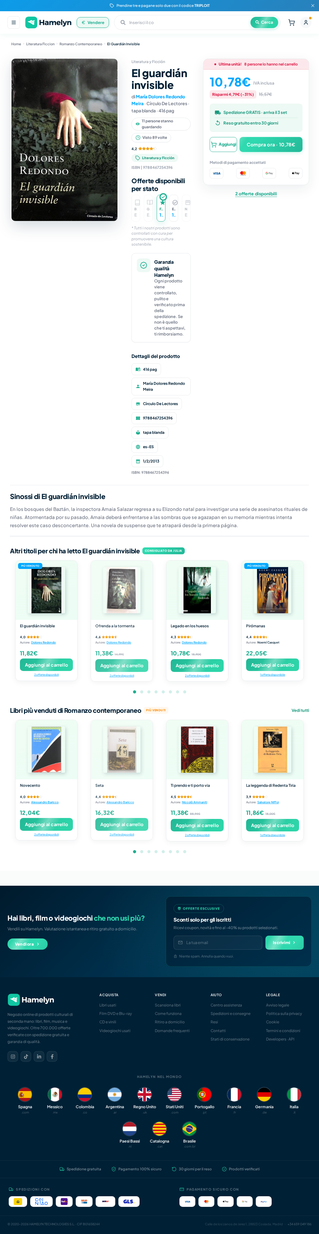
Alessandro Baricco (45, 802)
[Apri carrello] (291, 22)
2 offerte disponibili (256, 193)
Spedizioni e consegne (230, 1013)
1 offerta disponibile (272, 674)
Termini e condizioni (283, 1030)
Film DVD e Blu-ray (115, 1013)
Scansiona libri (168, 1005)
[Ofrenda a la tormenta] (122, 590)
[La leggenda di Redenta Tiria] (272, 749)
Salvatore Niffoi (268, 802)
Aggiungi (227, 144)
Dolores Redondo (43, 642)
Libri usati (107, 1005)
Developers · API (280, 1039)
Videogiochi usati (115, 1030)
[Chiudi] (312, 5)
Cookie (272, 1022)
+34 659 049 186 (300, 1224)
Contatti (218, 1030)
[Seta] (122, 749)
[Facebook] (52, 1056)
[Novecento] (46, 749)
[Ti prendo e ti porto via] (197, 749)
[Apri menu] (13, 22)
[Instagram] (12, 1056)
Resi (214, 1022)
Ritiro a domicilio (170, 1022)
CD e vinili (107, 1022)
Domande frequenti (172, 1030)
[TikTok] (26, 1056)
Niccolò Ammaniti (194, 802)
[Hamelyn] (48, 22)
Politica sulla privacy (284, 1013)
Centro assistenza (226, 1005)
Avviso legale (277, 1005)
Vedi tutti (300, 710)
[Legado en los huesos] (197, 590)
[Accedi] (306, 22)
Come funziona (168, 1013)
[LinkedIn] (39, 1056)
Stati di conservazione (230, 1039)
